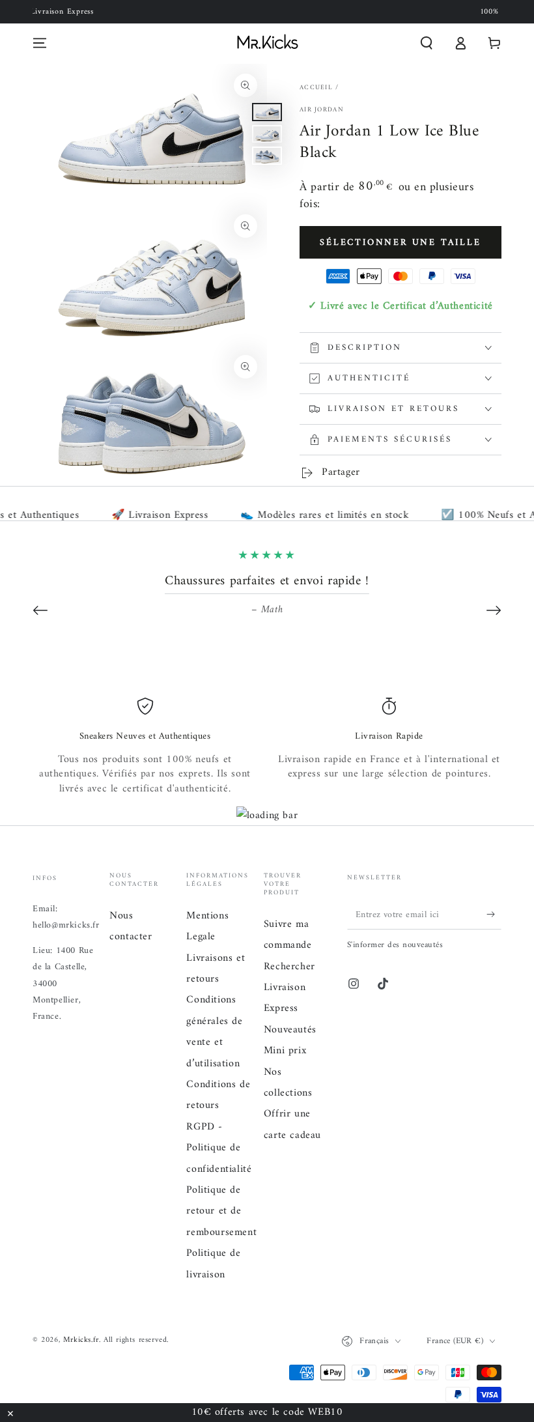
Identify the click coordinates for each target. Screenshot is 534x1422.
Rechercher (289, 967)
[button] (426, 43)
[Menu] (40, 43)
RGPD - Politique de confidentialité (218, 1148)
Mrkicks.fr (81, 1340)
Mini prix (285, 1051)
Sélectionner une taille (400, 243)
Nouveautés (290, 1030)
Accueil (316, 87)
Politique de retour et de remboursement (221, 1211)
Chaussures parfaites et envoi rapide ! (267, 581)
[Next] (493, 610)
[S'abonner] (493, 914)
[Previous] (40, 610)
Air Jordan (322, 110)
